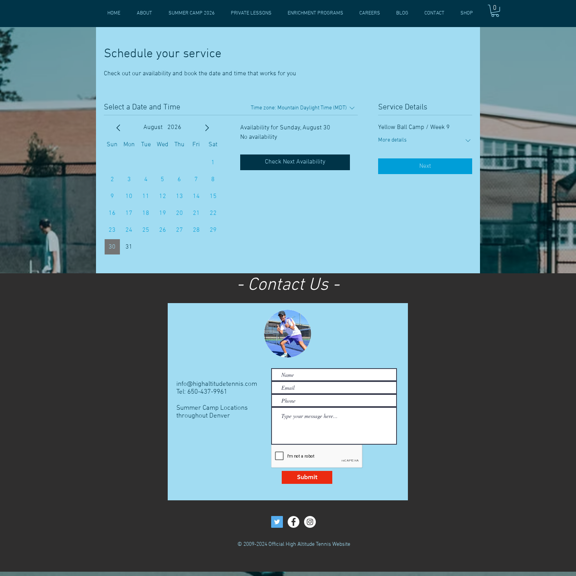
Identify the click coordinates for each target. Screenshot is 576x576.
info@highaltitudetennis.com (216, 384)
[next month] (207, 128)
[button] (495, 11)
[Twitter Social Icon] (277, 522)
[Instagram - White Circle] (310, 522)
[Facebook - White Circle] (293, 522)
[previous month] (118, 128)
